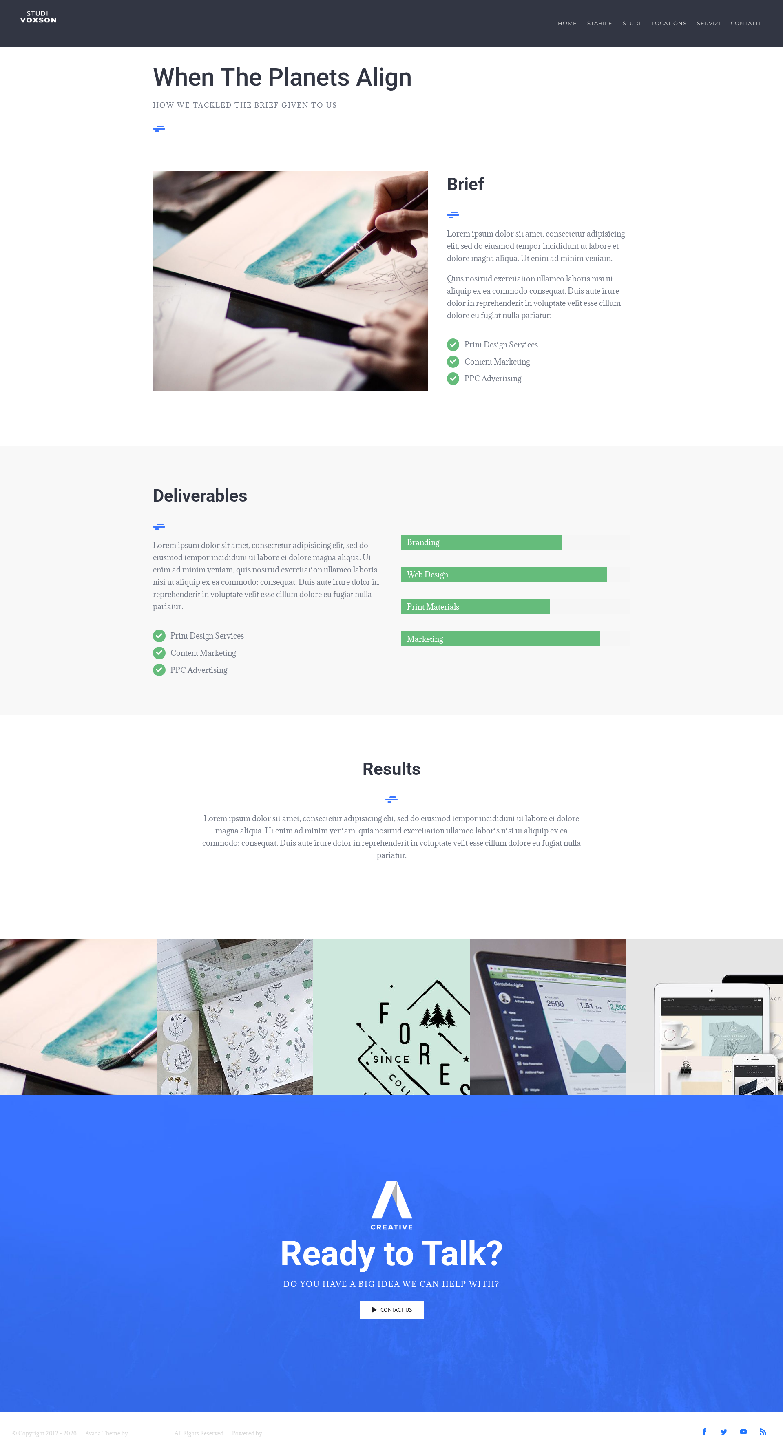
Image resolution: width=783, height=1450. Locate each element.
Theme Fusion (147, 1433)
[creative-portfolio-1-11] (290, 175)
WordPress (277, 1433)
